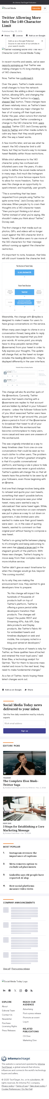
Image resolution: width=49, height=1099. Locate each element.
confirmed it (26, 78)
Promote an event (31, 1017)
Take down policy (38, 1086)
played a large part (27, 547)
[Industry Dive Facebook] (9, 990)
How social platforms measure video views (21, 887)
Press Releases (9, 1030)
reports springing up (12, 65)
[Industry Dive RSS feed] (31, 990)
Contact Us (7, 1014)
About (5, 1006)
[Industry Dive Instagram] (20, 990)
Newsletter (7, 1019)
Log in (26, 1021)
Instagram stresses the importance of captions (23, 854)
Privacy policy (8, 1086)
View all (6, 968)
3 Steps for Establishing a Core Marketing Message (23, 828)
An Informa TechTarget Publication (24, 3)
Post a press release (21, 968)
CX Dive (26, 1036)
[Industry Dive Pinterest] (26, 990)
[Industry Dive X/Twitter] (15, 990)
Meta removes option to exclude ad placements (23, 865)
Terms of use (22, 1086)
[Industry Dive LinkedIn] (4, 990)
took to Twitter (10, 129)
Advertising (28, 1009)
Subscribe (36, 8)
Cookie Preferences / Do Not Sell (17, 1089)
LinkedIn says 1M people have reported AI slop (26, 876)
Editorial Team (8, 1010)
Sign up (24, 731)
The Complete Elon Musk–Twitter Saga (20, 783)
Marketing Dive (30, 1040)
